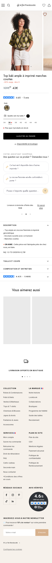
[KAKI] (7, 108)
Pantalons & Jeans (10, 420)
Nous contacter (9, 472)
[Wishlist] (43, 5)
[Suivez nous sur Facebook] (6, 495)
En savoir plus (36, 207)
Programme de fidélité (38, 411)
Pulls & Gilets (8, 397)
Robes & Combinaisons (12, 393)
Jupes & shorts (9, 415)
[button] (28, 116)
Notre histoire (34, 393)
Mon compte (8, 437)
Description (9, 225)
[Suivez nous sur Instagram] (13, 495)
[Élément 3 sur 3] (30, 214)
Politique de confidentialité (35, 456)
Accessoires (8, 425)
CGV (30, 442)
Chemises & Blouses (11, 411)
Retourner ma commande (8, 447)
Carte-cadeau (9, 463)
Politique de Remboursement (36, 464)
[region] (26, 206)
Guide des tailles (36, 415)
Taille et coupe (11, 261)
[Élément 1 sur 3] (22, 214)
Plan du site (33, 437)
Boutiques (33, 406)
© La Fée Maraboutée (10, 543)
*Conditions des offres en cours (12, 478)
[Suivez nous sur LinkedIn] (13, 501)
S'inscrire (42, 532)
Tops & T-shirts (9, 406)
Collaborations (35, 402)
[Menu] (3, 5)
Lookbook (33, 397)
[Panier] (49, 5)
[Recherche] (8, 5)
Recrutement (34, 420)
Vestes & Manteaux (11, 402)
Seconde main (9, 467)
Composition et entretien (17, 269)
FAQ (5, 458)
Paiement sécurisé (36, 451)
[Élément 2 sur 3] (26, 214)
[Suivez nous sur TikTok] (6, 501)
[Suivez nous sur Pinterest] (19, 495)
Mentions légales (36, 446)
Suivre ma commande (12, 442)
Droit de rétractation (11, 454)
